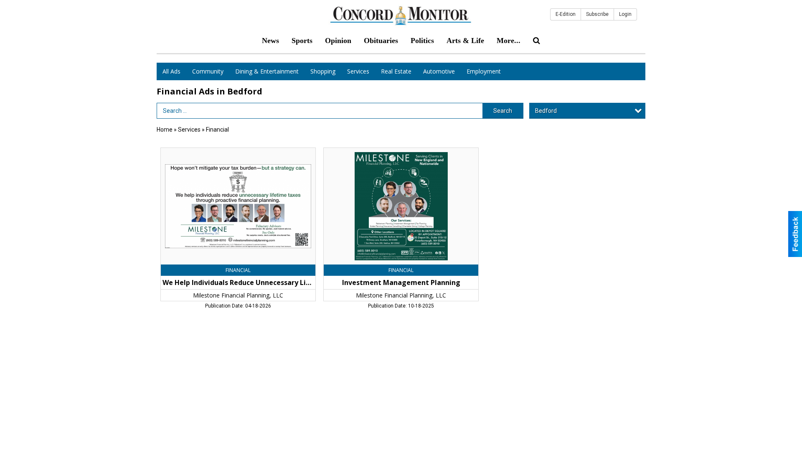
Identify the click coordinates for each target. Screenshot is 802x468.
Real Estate (396, 71)
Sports (302, 40)
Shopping (322, 71)
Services (358, 71)
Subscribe (597, 14)
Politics (422, 40)
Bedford (546, 110)
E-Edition (566, 14)
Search (502, 110)
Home (165, 129)
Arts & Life (465, 40)
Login (625, 14)
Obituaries (381, 40)
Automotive (439, 71)
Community (207, 71)
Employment (484, 71)
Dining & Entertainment (267, 71)
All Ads (171, 71)
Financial (217, 129)
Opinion (338, 40)
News (270, 40)
